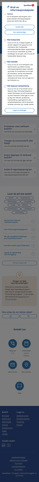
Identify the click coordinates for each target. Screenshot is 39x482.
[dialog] (19, 58)
